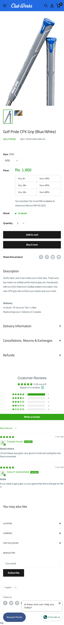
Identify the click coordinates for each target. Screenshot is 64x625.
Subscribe (13, 572)
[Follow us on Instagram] (17, 603)
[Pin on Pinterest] (47, 257)
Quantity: (8, 223)
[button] (18, 394)
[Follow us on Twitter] (11, 603)
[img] (7, 437)
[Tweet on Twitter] (53, 257)
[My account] (52, 5)
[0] (58, 5)
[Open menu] (4, 5)
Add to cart (32, 234)
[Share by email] (59, 257)
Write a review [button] (32, 417)
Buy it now (32, 244)
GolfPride (9, 139)
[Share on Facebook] (41, 257)
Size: (8, 154)
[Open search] (46, 5)
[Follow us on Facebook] (5, 603)
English (8, 587)
